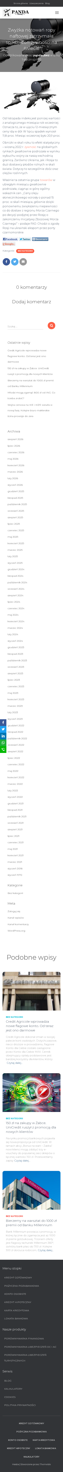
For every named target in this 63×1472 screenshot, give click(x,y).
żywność (30, 147)
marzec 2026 (15, 471)
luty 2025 (13, 556)
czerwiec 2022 (16, 764)
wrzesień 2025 (16, 510)
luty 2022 (13, 790)
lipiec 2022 (14, 758)
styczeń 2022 (15, 796)
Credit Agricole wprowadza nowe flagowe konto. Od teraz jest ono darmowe (27, 356)
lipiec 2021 (13, 836)
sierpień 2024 (15, 595)
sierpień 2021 (15, 829)
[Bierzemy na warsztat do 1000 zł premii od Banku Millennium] (31, 1190)
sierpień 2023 (15, 673)
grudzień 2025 (16, 491)
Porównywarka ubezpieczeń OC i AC (30, 1346)
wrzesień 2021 (16, 822)
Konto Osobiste (15, 1293)
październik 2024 (17, 582)
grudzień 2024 (16, 569)
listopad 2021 (15, 809)
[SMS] (3, 749)
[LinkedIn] (3, 736)
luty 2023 (13, 712)
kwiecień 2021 (16, 855)
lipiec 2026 (14, 445)
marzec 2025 (15, 549)
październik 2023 (17, 660)
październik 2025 (17, 504)
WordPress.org (16, 930)
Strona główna (20, 3)
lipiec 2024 (14, 601)
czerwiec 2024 (16, 608)
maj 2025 (13, 536)
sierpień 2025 (15, 517)
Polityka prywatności (20, 1405)
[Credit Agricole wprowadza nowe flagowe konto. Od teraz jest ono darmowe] (31, 991)
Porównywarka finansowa (24, 1338)
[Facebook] (3, 722)
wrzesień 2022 (16, 744)
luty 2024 (13, 634)
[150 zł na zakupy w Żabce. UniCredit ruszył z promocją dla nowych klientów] (31, 1092)
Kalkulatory (13, 1388)
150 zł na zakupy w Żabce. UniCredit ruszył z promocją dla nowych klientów (31, 1127)
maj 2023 (13, 692)
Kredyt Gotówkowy (18, 1277)
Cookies (10, 1397)
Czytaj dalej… (15, 1062)
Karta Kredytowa (16, 1310)
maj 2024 (13, 614)
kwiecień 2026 (16, 465)
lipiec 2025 (14, 523)
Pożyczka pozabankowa (21, 1285)
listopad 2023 (15, 653)
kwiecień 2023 (16, 699)
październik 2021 (17, 816)
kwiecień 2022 (16, 777)
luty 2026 (13, 478)
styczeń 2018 (15, 868)
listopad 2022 (15, 731)
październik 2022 (17, 738)
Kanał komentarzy (18, 924)
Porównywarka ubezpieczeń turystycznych (25, 1357)
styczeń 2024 (15, 640)
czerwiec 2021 (16, 842)
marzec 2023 (15, 705)
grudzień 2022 (16, 725)
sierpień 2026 (15, 439)
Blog (47, 3)
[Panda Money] (17, 12)
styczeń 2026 (15, 484)
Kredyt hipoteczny (17, 1302)
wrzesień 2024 (16, 588)
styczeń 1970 (15, 874)
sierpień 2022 (15, 751)
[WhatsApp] (3, 742)
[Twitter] (3, 729)
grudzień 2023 (16, 647)
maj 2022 (13, 770)
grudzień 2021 (16, 803)
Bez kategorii (25, 251)
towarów (46, 180)
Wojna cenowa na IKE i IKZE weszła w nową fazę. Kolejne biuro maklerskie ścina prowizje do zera (30, 410)
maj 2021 (13, 848)
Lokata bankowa (16, 1318)
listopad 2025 (15, 497)
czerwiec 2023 (16, 686)
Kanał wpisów (16, 917)
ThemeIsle (45, 1464)
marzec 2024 (15, 627)
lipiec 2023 (14, 679)
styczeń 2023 (15, 718)
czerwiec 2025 (16, 530)
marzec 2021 (15, 861)
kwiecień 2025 (16, 543)
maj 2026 (13, 458)
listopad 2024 (15, 575)
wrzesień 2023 (16, 666)
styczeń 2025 (15, 562)
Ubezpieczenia (36, 3)
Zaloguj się (14, 911)
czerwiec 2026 (16, 452)
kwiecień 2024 (16, 621)
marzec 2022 (15, 783)
